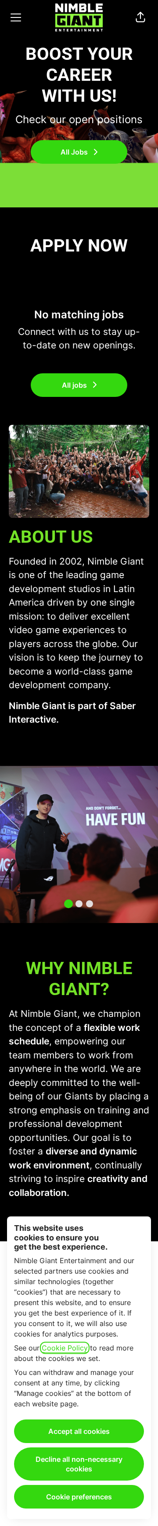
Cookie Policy (65, 1347)
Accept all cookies (79, 1431)
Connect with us (53, 331)
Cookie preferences (79, 1496)
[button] (140, 17)
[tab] (68, 903)
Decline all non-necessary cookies (79, 1464)
